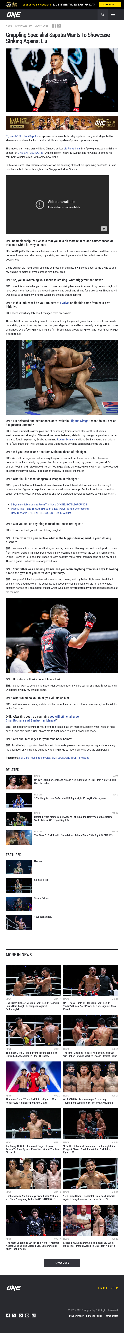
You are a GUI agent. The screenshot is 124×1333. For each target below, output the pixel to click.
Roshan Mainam (66, 439)
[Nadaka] (19, 867)
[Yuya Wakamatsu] (19, 922)
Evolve (64, 303)
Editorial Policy (94, 1315)
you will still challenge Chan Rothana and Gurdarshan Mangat (42, 718)
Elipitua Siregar (79, 421)
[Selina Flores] (19, 885)
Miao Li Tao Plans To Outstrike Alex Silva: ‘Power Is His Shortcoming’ (50, 508)
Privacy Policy (76, 1315)
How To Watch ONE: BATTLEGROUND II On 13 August (41, 513)
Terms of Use (111, 1315)
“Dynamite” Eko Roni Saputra (22, 136)
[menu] (113, 15)
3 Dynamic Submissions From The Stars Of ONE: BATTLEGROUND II (49, 504)
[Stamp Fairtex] (19, 904)
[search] (103, 14)
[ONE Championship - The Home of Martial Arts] (13, 14)
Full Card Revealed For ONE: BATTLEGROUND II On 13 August (54, 757)
